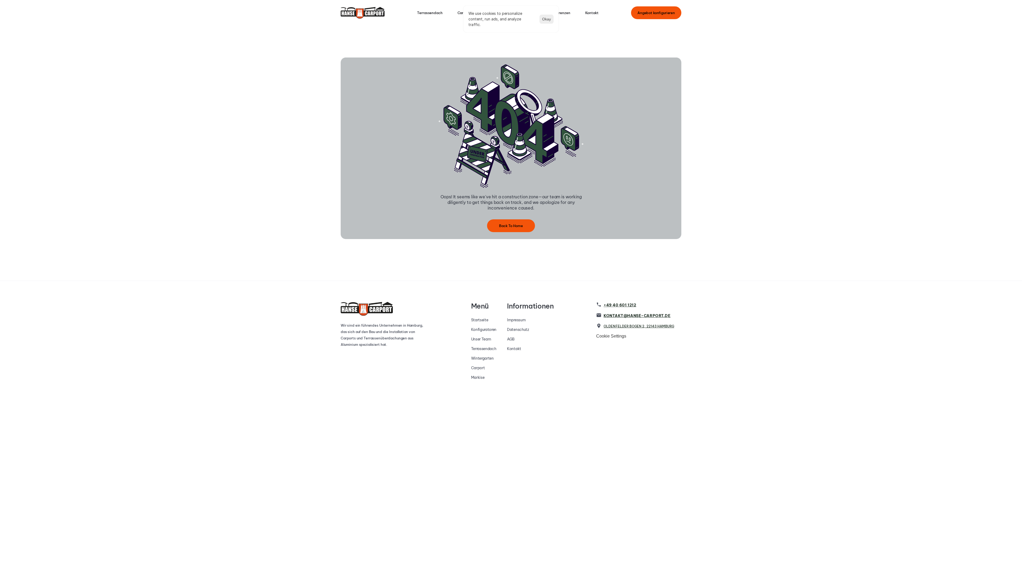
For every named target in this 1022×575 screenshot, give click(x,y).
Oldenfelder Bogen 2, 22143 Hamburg (639, 326)
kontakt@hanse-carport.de (637, 315)
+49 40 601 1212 (620, 305)
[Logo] (363, 13)
